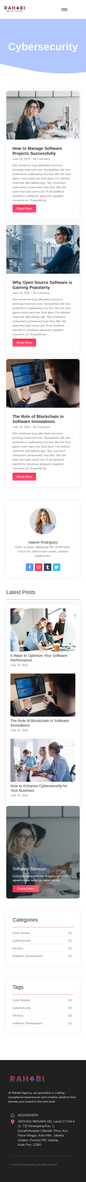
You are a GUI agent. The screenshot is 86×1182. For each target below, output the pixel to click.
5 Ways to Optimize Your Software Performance (38, 658)
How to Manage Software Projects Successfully (37, 151)
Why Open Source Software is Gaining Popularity (42, 285)
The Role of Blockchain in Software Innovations (38, 419)
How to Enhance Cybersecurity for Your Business (38, 788)
